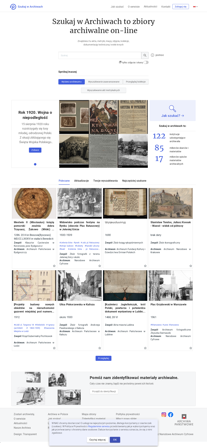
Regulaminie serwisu (99, 426)
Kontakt (165, 6)
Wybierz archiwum (70, 81)
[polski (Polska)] (195, 6)
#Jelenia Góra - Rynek (70, 242)
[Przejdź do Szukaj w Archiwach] (29, 7)
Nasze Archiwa (22, 427)
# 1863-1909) (33, 328)
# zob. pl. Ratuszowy (90, 242)
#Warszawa (156, 325)
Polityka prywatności (128, 414)
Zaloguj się (180, 6)
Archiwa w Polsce (58, 414)
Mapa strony (89, 414)
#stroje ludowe (66, 246)
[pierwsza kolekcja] (35, 164)
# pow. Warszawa (171, 325)
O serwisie (134, 6)
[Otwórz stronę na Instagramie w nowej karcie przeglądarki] (164, 414)
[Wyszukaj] (145, 55)
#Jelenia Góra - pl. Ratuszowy (83, 249)
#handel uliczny (92, 246)
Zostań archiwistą (24, 414)
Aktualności (150, 6)
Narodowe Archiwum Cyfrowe (176, 434)
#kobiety (79, 246)
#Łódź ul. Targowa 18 (24, 325)
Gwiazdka (54, 265)
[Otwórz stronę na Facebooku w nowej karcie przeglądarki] (171, 414)
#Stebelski (40, 325)
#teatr (62, 249)
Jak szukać (117, 6)
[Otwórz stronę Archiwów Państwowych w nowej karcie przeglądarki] (184, 420)
